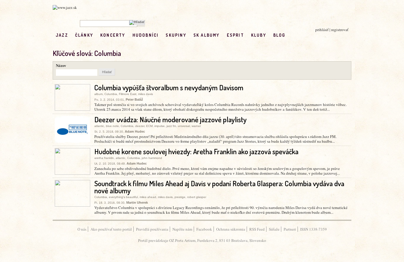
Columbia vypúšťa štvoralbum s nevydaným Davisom (168, 87)
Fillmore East (127, 94)
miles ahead (148, 197)
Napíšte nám (182, 229)
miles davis (145, 94)
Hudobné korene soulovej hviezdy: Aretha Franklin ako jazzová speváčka (196, 151)
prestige (179, 197)
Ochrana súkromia (230, 229)
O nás (81, 229)
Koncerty (112, 35)
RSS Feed (257, 229)
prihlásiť (322, 29)
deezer (139, 126)
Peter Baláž (134, 99)
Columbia (110, 94)
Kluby (258, 35)
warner (196, 126)
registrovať (339, 29)
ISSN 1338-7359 (313, 229)
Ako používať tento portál (111, 229)
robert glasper (196, 197)
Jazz (62, 35)
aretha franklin (104, 158)
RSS (304, 35)
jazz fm (171, 126)
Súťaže (274, 229)
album (98, 94)
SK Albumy (206, 35)
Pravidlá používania (152, 229)
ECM (149, 126)
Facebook (204, 229)
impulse (159, 126)
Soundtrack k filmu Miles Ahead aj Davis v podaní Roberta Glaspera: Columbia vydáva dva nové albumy (219, 187)
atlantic (99, 126)
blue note (112, 126)
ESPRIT (235, 35)
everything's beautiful (123, 197)
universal (184, 126)
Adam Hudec (135, 131)
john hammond (152, 158)
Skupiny (176, 35)
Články (84, 35)
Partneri (290, 229)
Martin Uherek (137, 202)
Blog (279, 35)
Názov (61, 65)
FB (292, 35)
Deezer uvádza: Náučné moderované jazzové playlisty (170, 119)
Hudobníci (145, 35)
